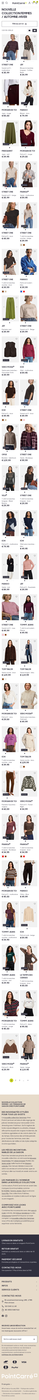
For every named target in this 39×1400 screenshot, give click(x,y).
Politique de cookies (27, 1388)
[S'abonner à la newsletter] (34, 1339)
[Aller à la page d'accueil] (19, 3)
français (6, 1384)
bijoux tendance (23, 1213)
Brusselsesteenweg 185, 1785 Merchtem (18, 1301)
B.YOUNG (6, 1191)
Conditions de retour (28, 1393)
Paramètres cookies (8, 1396)
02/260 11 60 (11, 1306)
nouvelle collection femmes (15, 1118)
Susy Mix (5, 1193)
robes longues (19, 1161)
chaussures (6, 1216)
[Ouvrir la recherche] (7, 3)
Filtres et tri (18, 24)
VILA (24, 1191)
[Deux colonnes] (34, 30)
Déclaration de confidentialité (11, 1391)
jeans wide (6, 1163)
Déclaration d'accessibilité (11, 1393)
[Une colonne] (29, 30)
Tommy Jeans (15, 1191)
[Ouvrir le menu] (3, 3)
